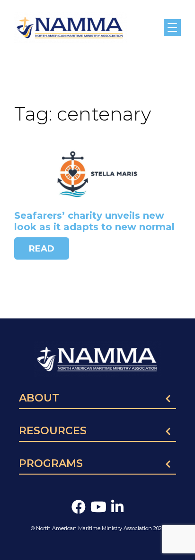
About (39, 398)
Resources (53, 431)
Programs (51, 464)
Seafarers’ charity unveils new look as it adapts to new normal (94, 221)
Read (41, 248)
